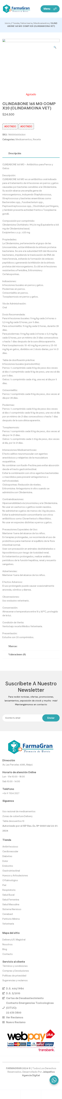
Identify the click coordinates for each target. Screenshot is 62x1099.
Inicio (7, 23)
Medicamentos (41, 23)
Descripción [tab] (14, 153)
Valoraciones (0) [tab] (17, 654)
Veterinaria (26, 23)
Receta (37, 139)
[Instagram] (31, 806)
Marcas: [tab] (12, 646)
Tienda (15, 23)
